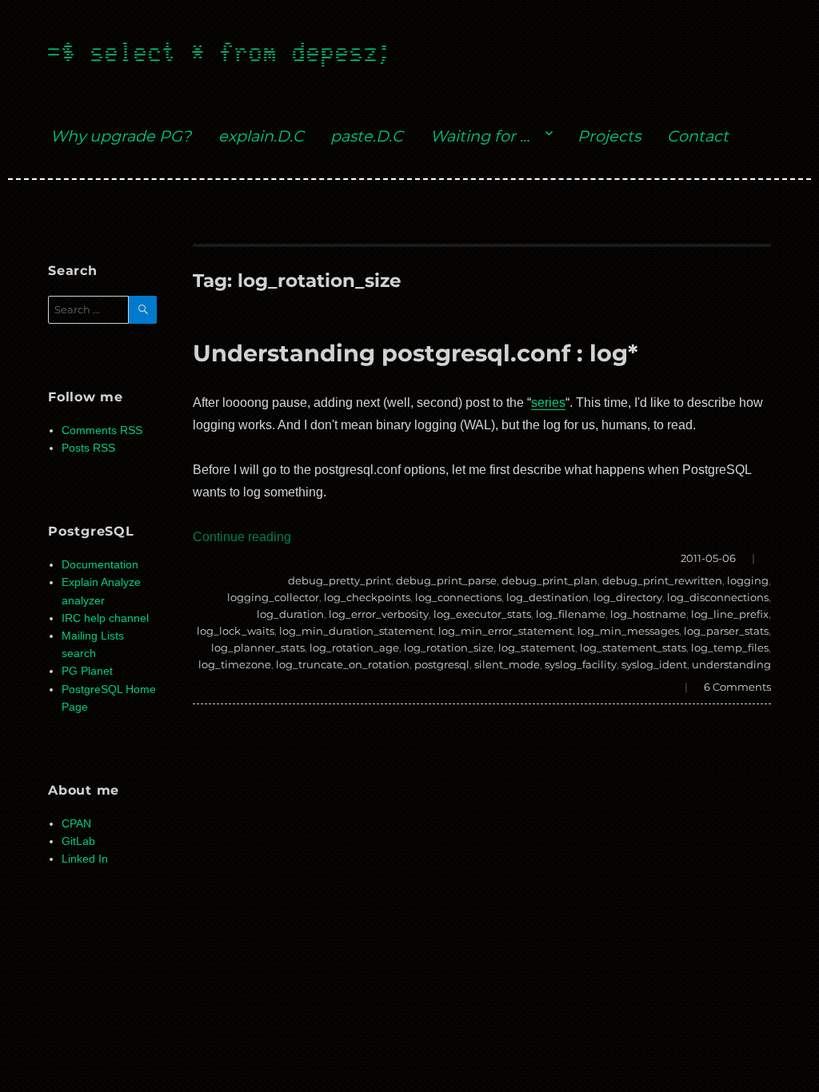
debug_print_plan (549, 580)
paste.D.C (366, 135)
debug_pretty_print (339, 580)
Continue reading (242, 537)
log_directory (627, 597)
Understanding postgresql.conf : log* (415, 353)
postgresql (441, 664)
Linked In (85, 859)
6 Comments (737, 686)
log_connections (458, 597)
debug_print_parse (446, 580)
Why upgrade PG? (120, 135)
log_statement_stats (633, 647)
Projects (609, 135)
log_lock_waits (235, 630)
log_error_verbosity (379, 614)
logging (748, 580)
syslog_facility (581, 664)
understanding (731, 664)
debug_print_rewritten (662, 580)
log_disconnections (718, 597)
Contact (698, 135)
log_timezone (234, 664)
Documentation (100, 565)
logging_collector (273, 597)
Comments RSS (102, 430)
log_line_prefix (730, 614)
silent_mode (507, 664)
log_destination (547, 597)
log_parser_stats (726, 630)
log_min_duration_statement (356, 630)
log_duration (290, 614)
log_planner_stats (258, 647)
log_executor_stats (482, 614)
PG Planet (87, 671)
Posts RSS (88, 448)
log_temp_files (730, 647)
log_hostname (648, 614)
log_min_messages (628, 630)
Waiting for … (479, 135)
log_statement (536, 647)
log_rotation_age (354, 647)
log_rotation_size (448, 647)
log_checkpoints (367, 597)
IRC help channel (105, 618)
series (548, 402)
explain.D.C (261, 135)
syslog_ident (654, 664)
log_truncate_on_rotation (343, 664)
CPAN (76, 824)
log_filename (570, 614)
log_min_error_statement (505, 630)
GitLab (78, 841)
